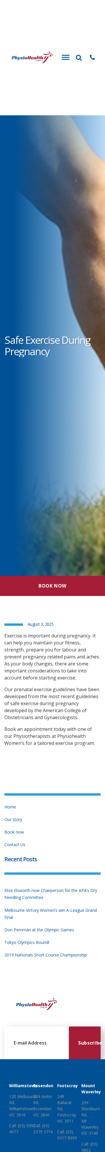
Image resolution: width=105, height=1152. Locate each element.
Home (10, 807)
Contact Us (14, 844)
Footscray (67, 1085)
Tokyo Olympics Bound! (26, 942)
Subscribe (89, 1043)
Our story (13, 819)
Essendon (43, 1085)
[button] (92, 57)
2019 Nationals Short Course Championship (45, 955)
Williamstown (23, 1085)
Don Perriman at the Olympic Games (39, 930)
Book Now (52, 586)
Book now (14, 832)
